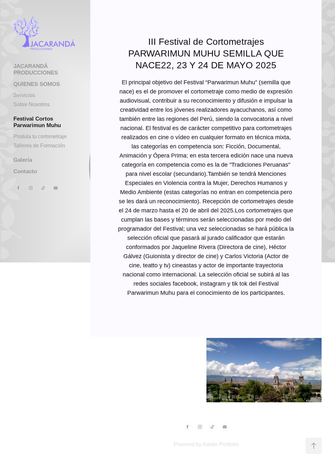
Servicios (24, 95)
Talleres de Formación (39, 145)
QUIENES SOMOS (36, 84)
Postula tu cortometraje (40, 136)
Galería (22, 160)
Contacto (25, 171)
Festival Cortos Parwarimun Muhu (37, 122)
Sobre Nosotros (31, 104)
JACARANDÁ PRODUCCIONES (35, 69)
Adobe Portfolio (220, 444)
